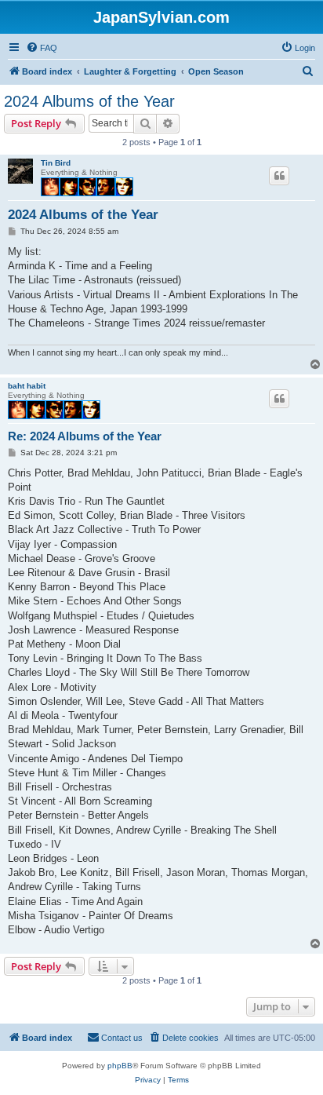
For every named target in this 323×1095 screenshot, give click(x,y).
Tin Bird (56, 163)
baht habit (26, 385)
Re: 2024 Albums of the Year (85, 436)
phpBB (119, 1065)
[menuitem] (41, 47)
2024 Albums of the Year (89, 101)
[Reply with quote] (279, 175)
